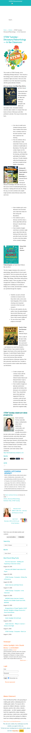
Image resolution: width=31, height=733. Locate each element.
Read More (15, 730)
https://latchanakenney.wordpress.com (14, 452)
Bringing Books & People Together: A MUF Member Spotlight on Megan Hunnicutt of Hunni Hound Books (15, 610)
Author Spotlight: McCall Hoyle (13, 618)
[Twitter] (14, 4)
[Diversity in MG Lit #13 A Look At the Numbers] (23, 522)
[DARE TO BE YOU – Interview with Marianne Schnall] (7, 516)
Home (5, 30)
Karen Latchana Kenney (12, 472)
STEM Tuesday (16, 500)
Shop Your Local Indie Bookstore (12, 721)
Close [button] (21, 730)
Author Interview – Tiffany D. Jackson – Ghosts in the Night (15, 625)
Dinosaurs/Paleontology (14, 498)
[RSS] (18, 4)
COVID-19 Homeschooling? (15, 1)
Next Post (15, 519)
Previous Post (17, 508)
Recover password (10, 682)
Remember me (13, 678)
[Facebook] (15, 4)
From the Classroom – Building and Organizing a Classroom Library (13, 562)
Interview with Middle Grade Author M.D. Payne (15, 570)
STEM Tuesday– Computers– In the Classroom (14, 591)
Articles (10, 30)
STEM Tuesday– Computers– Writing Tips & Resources (15, 578)
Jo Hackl (14, 650)
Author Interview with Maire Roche (14, 585)
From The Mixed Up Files (15, 12)
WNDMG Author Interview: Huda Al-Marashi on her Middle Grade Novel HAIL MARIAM (14, 600)
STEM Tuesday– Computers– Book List (15, 631)
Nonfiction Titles (8, 500)
